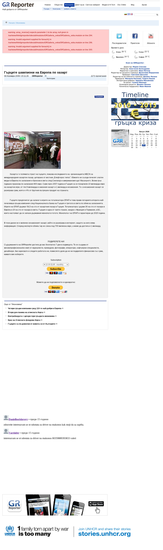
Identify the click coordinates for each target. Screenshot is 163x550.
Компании (57, 9)
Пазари (46, 9)
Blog (132, 5)
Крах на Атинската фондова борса (24, 320)
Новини (48, 5)
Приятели (135, 43)
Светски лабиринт (93, 5)
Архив (144, 5)
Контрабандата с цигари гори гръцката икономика (31, 316)
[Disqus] (55, 372)
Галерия (99, 96)
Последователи (119, 43)
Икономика (69, 5)
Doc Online (121, 5)
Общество (58, 5)
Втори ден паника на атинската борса (26, 312)
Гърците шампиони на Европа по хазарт (35, 72)
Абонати (151, 43)
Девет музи (79, 5)
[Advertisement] (56, 59)
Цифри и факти (70, 9)
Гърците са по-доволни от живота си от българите (32, 324)
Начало (12, 23)
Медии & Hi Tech (108, 5)
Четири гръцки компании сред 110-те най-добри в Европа (35, 308)
